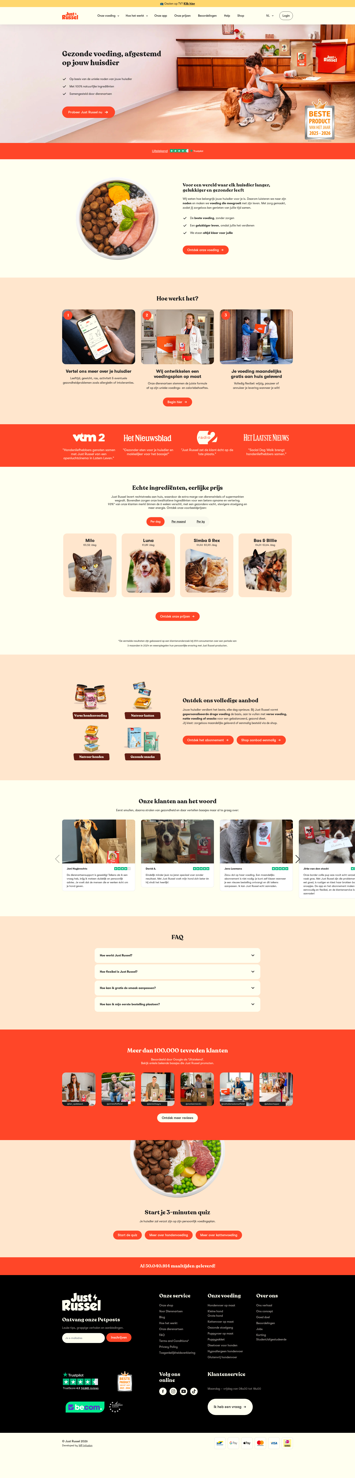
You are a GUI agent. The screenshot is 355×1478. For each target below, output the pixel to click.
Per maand (179, 521)
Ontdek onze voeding (203, 250)
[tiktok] (194, 1391)
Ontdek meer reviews (177, 1118)
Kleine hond (215, 1311)
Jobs (259, 1329)
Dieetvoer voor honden (222, 1345)
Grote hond (215, 1315)
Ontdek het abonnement (205, 740)
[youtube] (183, 1391)
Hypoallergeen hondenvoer (225, 1351)
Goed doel (263, 1317)
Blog (162, 1317)
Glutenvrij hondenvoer (222, 1357)
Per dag (155, 521)
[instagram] (173, 1391)
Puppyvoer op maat (220, 1333)
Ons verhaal (264, 1305)
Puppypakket (216, 1339)
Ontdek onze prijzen (175, 616)
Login (286, 15)
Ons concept (264, 1311)
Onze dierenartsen (171, 1329)
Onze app (160, 15)
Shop (240, 15)
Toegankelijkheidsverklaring (177, 1352)
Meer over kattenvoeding (218, 1235)
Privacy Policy (168, 1347)
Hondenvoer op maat (221, 1305)
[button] (298, 859)
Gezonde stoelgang (220, 1327)
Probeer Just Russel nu (85, 112)
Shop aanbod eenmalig (258, 740)
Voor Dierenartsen (171, 1311)
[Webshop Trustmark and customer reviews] (104, 1407)
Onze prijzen (182, 15)
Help (227, 15)
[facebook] (163, 1391)
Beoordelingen (207, 15)
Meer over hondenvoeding (168, 1235)
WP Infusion (85, 1445)
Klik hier (189, 3)
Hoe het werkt (168, 1323)
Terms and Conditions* (174, 1341)
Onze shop (166, 1305)
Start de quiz (127, 1235)
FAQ (162, 1335)
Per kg (201, 521)
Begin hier (175, 402)
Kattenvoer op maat (221, 1321)
